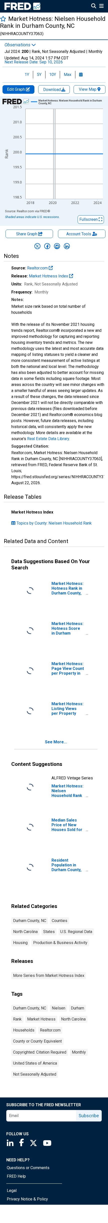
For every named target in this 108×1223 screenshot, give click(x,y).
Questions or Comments (28, 1167)
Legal (12, 1190)
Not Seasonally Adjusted (34, 1074)
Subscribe (89, 1115)
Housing (20, 942)
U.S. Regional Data (76, 931)
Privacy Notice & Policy (27, 1199)
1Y (27, 74)
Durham (77, 1008)
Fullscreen (89, 219)
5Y (39, 74)
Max (67, 74)
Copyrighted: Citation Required (39, 1052)
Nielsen (58, 1008)
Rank (17, 1019)
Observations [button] (18, 45)
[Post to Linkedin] (67, 246)
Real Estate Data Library (48, 438)
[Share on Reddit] (57, 246)
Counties (59, 920)
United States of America (35, 1063)
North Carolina (25, 931)
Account (78, 234)
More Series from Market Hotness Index (48, 975)
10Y (52, 74)
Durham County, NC (29, 920)
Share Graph (27, 234)
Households (23, 1030)
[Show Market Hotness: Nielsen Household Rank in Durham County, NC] (72, 102)
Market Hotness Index (49, 276)
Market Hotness (41, 1019)
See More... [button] (56, 742)
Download (52, 89)
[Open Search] (93, 6)
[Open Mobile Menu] (101, 6)
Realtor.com (38, 268)
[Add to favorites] (3, 19)
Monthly (79, 1052)
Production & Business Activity (60, 942)
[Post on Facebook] (47, 246)
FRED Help (16, 1176)
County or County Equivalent (37, 1041)
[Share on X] (37, 246)
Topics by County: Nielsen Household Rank (54, 523)
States (49, 931)
